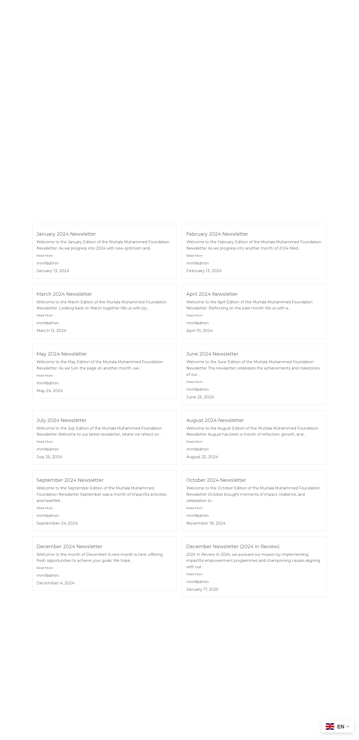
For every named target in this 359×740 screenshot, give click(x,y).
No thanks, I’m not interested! (102, 733)
